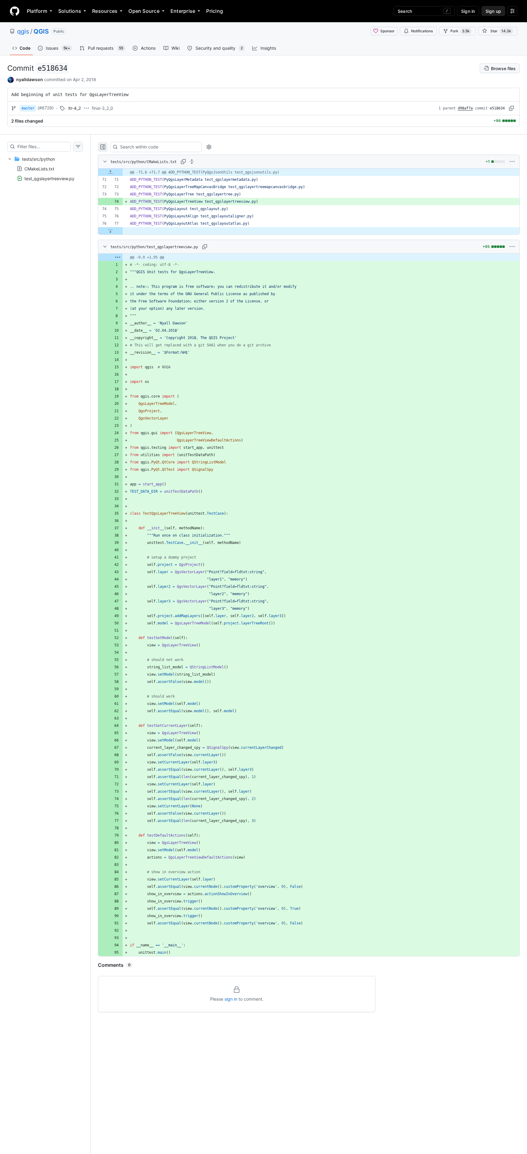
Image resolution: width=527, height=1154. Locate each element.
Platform (37, 11)
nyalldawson (29, 79)
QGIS (41, 31)
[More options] (512, 161)
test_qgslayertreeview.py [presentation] (49, 178)
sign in (230, 999)
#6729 (45, 107)
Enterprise (182, 11)
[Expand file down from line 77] (110, 230)
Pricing (214, 11)
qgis (23, 31)
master (28, 108)
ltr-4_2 (74, 108)
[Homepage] (15, 11)
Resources (104, 11)
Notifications (422, 31)
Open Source (144, 11)
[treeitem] (45, 168)
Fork (460, 31)
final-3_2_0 (102, 108)
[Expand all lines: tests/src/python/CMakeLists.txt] (192, 161)
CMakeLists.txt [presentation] (39, 168)
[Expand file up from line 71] (110, 172)
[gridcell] (308, 172)
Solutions (69, 11)
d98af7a (465, 108)
